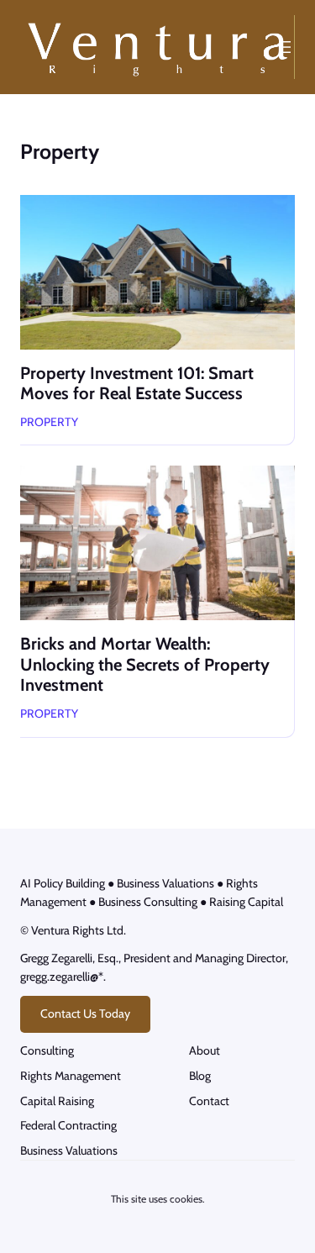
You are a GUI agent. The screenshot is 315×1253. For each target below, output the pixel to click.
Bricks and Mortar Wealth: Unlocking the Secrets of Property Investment (145, 664)
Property (49, 421)
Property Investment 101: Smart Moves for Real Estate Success (137, 383)
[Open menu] (285, 47)
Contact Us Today (85, 1013)
